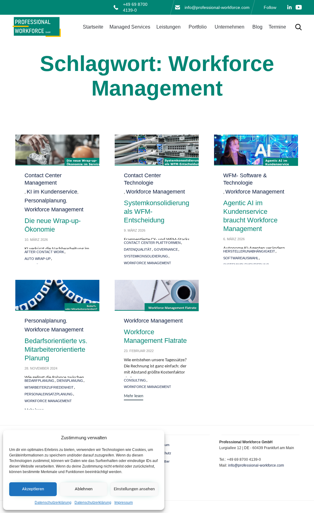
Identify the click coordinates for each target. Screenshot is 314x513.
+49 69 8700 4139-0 (135, 7)
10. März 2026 (36, 239)
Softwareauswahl (240, 258)
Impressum (123, 502)
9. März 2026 (134, 230)
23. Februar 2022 (139, 351)
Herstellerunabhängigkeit (249, 251)
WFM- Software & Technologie (245, 179)
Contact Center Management (43, 179)
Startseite (93, 26)
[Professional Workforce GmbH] (36, 27)
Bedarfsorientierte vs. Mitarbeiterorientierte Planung (56, 349)
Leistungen (168, 26)
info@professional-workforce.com (217, 7)
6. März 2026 (234, 239)
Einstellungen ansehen (134, 489)
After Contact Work (44, 252)
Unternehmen (229, 26)
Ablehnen (84, 489)
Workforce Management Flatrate (155, 336)
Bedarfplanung (39, 380)
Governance (166, 249)
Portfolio (198, 26)
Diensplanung (70, 380)
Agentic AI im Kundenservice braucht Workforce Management (250, 216)
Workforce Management (54, 209)
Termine (277, 26)
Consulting (135, 380)
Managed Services (129, 26)
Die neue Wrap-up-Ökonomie (53, 225)
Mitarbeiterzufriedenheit (49, 387)
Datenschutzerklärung (53, 502)
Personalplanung (45, 201)
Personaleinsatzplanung (49, 394)
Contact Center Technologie (142, 179)
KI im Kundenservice (52, 192)
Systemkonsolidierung (146, 256)
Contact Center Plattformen (152, 243)
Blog (257, 26)
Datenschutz (162, 453)
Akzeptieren (33, 489)
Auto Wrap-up (38, 258)
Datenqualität (137, 249)
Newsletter (161, 462)
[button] (133, 397)
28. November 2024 (41, 368)
